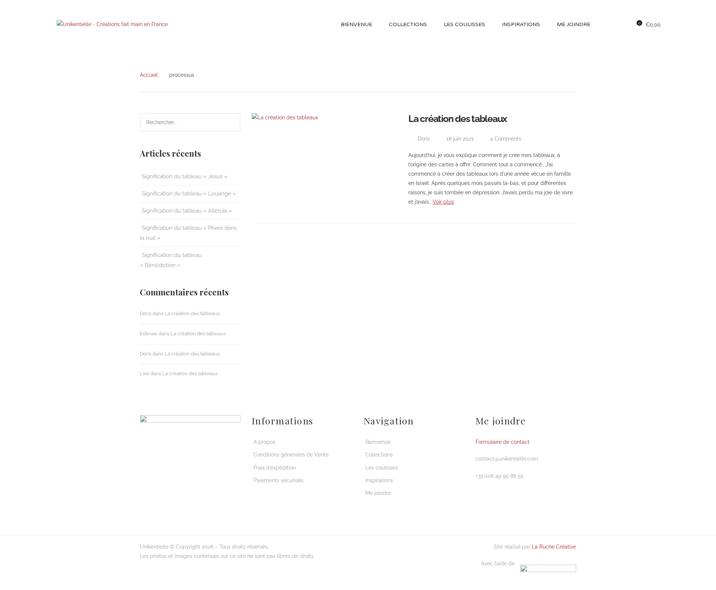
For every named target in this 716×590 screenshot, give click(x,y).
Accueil (149, 75)
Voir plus (443, 202)
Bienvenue (377, 442)
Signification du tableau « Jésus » (184, 176)
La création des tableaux (192, 313)
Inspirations (379, 480)
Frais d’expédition (275, 468)
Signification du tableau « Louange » (189, 193)
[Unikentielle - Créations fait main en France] (112, 24)
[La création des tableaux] (326, 163)
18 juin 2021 (460, 139)
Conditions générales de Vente (291, 455)
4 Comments (505, 139)
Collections (379, 455)
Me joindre (378, 493)
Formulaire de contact (502, 442)
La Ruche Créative (554, 547)
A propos (265, 442)
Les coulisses (381, 468)
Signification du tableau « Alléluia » (187, 210)
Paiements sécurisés (279, 480)
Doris (145, 313)
